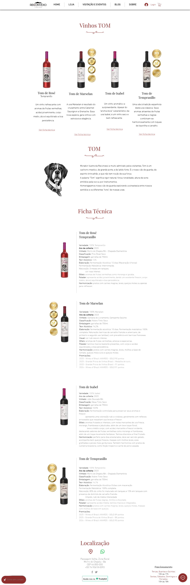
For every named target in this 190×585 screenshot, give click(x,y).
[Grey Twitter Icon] (96, 572)
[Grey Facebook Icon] (92, 572)
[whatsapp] (102, 551)
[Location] (90, 551)
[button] (160, 4)
